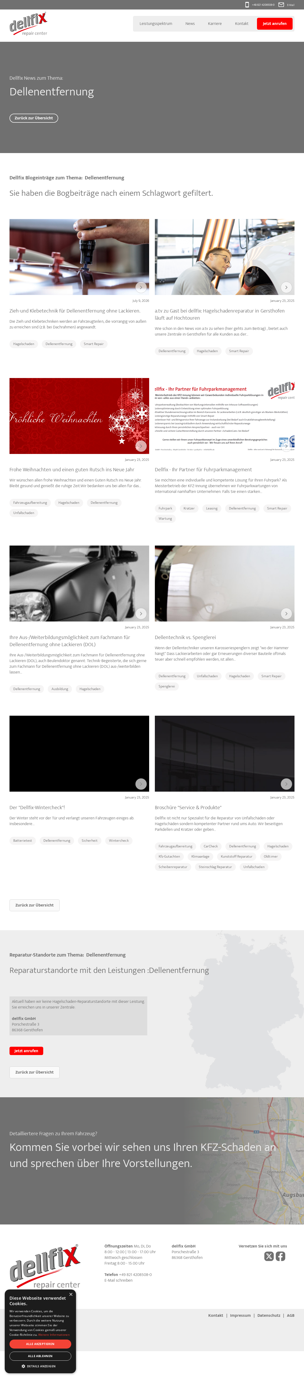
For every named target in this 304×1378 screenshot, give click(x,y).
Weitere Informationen (54, 1335)
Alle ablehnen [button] (40, 1356)
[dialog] (40, 1331)
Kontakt (241, 23)
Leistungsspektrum (156, 23)
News (190, 23)
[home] (29, 23)
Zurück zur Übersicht (34, 118)
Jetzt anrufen (275, 23)
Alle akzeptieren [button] (40, 1344)
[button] (40, 1366)
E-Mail (290, 5)
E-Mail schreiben (118, 1280)
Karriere (215, 23)
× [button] (70, 1294)
